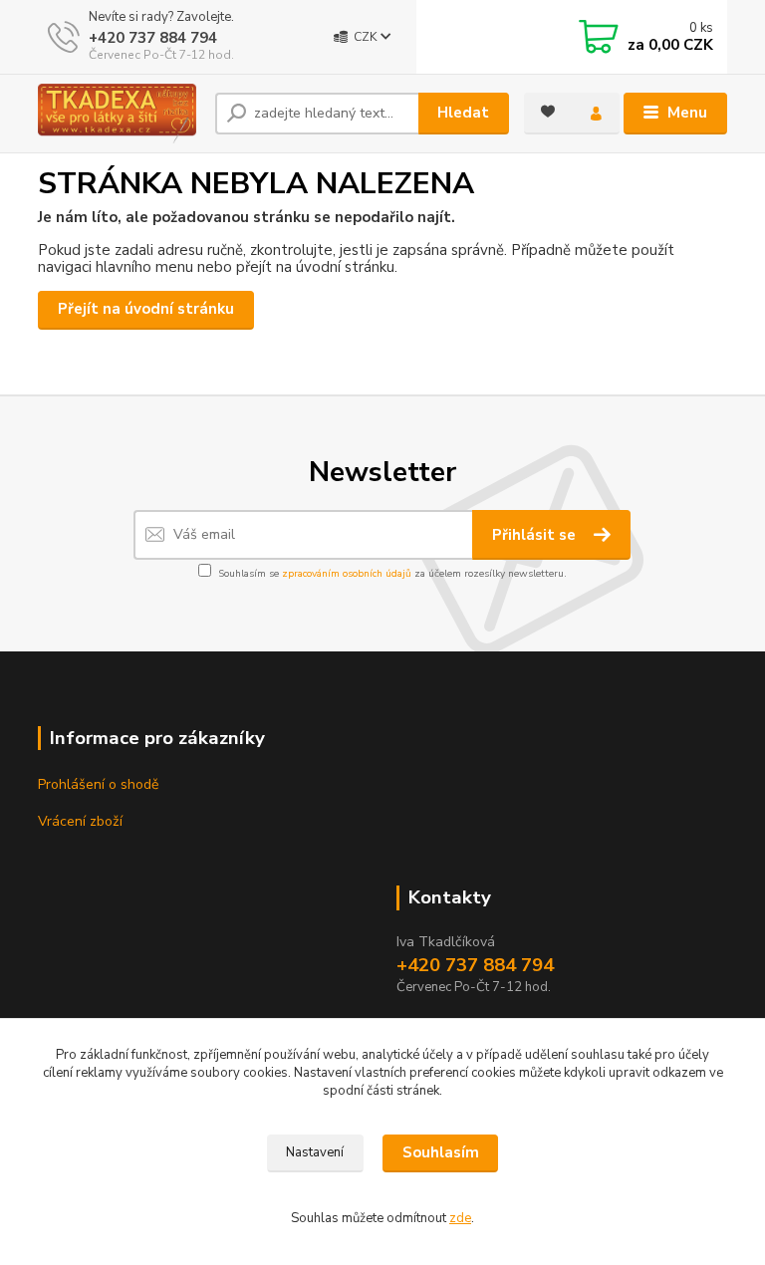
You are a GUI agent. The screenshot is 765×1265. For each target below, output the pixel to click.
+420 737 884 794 (153, 38)
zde (460, 1218)
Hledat (463, 113)
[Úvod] (119, 113)
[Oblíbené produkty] (548, 111)
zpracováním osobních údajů (346, 574)
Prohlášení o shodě (98, 784)
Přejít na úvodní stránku (146, 309)
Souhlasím (440, 1152)
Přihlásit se (536, 535)
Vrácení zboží (80, 821)
